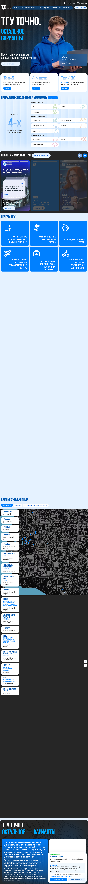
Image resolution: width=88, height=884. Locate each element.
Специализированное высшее (33, 7)
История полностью (58, 736)
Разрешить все (58, 880)
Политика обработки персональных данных (61, 876)
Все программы (53, 98)
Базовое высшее (18, 7)
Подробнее (37, 208)
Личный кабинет (81, 8)
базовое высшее (40, 98)
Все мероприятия (42, 155)
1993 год (65, 703)
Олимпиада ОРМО (56, 7)
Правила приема (67, 7)
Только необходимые (76, 880)
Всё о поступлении (11, 64)
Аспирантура (46, 7)
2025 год (7, 88)
